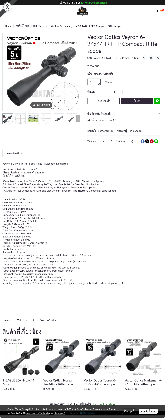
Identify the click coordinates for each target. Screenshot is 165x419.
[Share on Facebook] (143, 141)
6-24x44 (30, 320)
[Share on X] (147, 141)
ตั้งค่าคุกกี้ (129, 411)
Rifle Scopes (40, 26)
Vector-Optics (48, 320)
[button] (157, 11)
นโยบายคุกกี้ (59, 413)
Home (8, 26)
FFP (18, 320)
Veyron (7, 320)
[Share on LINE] (156, 141)
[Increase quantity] (120, 91)
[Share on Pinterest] (152, 141)
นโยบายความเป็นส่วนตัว (37, 413)
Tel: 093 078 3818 (69, 2)
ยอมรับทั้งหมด (148, 411)
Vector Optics (105, 130)
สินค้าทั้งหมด (22, 26)
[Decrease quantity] (108, 91)
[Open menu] (5, 11)
